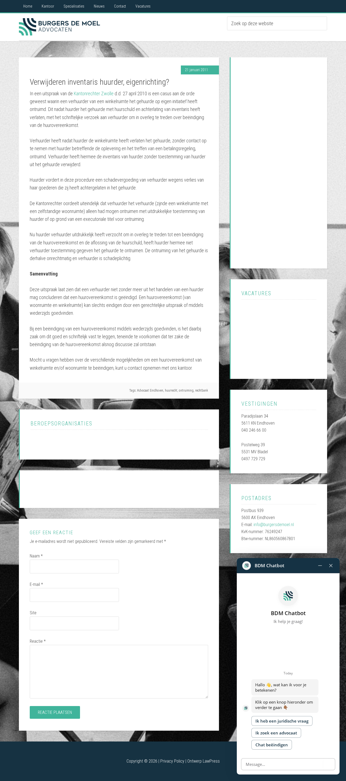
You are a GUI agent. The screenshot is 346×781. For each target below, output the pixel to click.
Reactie (38, 641)
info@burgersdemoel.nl (274, 524)
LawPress (211, 761)
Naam (36, 556)
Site (33, 612)
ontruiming (186, 390)
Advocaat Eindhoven (59, 26)
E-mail (36, 584)
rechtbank (201, 390)
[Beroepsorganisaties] (58, 444)
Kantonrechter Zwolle (94, 93)
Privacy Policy (172, 761)
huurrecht (171, 390)
